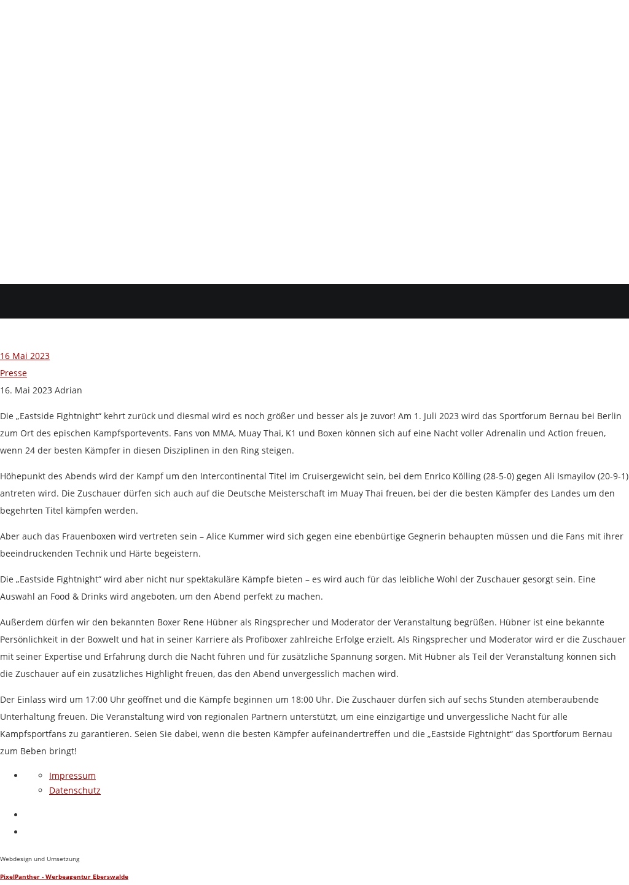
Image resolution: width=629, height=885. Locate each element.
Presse (13, 373)
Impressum (72, 775)
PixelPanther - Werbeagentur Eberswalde (64, 876)
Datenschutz (75, 790)
